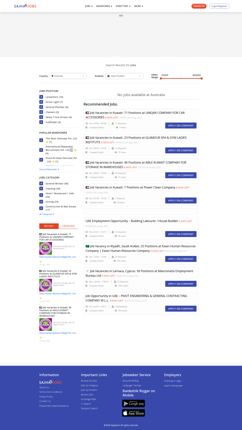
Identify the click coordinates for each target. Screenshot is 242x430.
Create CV (199, 6)
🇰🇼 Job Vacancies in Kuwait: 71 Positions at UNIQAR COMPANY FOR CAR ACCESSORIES (56, 237)
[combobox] (69, 76)
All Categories (46, 214)
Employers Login (172, 380)
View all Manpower (48, 169)
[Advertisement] (115, 37)
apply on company (180, 125)
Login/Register (219, 6)
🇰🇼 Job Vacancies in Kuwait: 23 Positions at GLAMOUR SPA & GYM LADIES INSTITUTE (58, 273)
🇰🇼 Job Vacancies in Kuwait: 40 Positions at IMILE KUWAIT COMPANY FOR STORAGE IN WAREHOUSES (55, 311)
